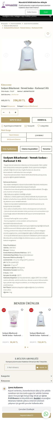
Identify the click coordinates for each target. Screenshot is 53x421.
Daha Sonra (31, 12)
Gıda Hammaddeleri (31, 23)
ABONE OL (43, 367)
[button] (6, 55)
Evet (46, 12)
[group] (26, 55)
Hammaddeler (16, 23)
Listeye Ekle (44, 126)
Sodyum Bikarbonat (11, 26)
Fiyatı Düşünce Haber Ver (12, 126)
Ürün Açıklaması (9, 149)
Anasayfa (4, 23)
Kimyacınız (6, 85)
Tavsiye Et (30, 126)
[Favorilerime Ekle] (22, 310)
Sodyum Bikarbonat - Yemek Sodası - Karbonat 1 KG (12, 334)
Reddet (37, 398)
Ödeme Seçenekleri (30, 149)
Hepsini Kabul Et (26, 415)
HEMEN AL (42, 120)
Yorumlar (46, 149)
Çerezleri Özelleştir (26, 409)
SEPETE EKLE (15, 120)
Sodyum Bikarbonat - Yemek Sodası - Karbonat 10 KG (40, 334)
